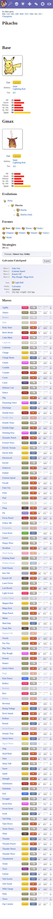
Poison (25, 869)
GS (8, 14)
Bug (25, 743)
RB (3, 14)
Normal (25, 312)
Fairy (25, 362)
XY (26, 14)
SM (31, 14)
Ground (25, 398)
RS (12, 14)
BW (22, 14)
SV (40, 14)
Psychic (25, 307)
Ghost (25, 382)
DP (17, 14)
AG (14, 166)
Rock (25, 718)
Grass (25, 533)
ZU (14, 93)
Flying (25, 513)
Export (47, 261)
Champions (7, 16)
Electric (17, 82)
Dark (25, 508)
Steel (25, 573)
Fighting (25, 332)
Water (25, 678)
